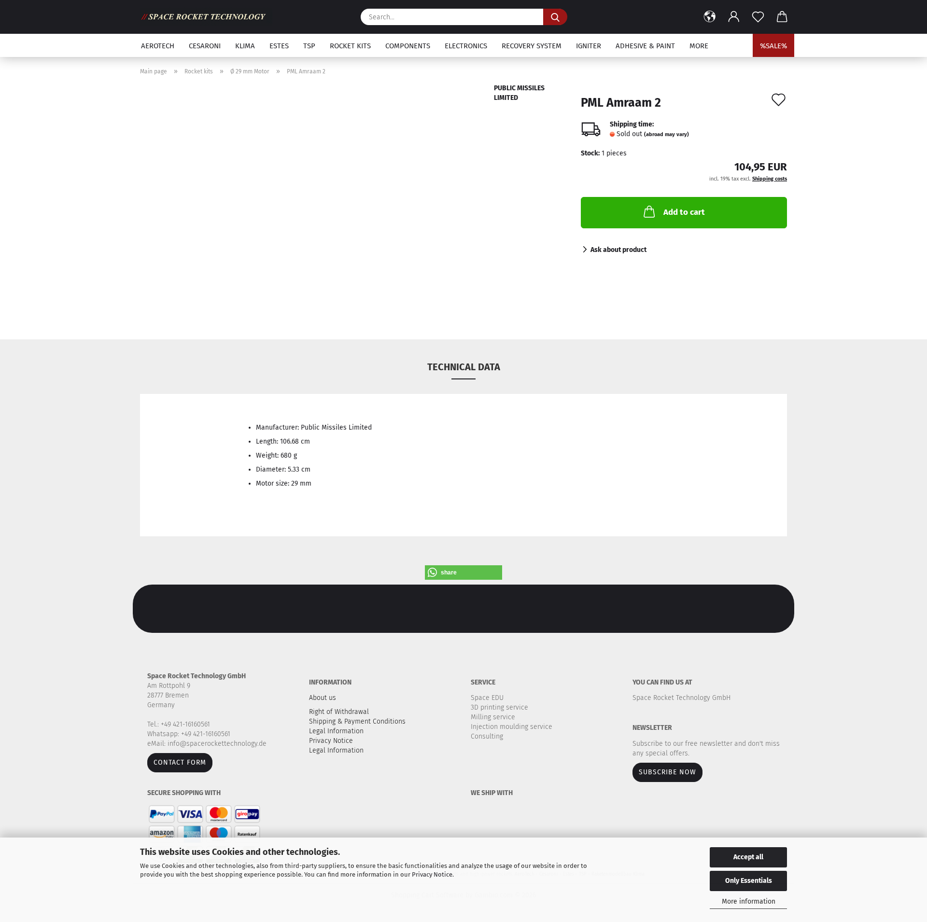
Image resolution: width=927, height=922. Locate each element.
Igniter (588, 46)
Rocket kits (350, 46)
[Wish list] (758, 17)
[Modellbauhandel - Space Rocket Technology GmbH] (210, 17)
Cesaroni (205, 46)
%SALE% (773, 46)
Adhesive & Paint (645, 46)
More (698, 46)
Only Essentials (748, 881)
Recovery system (532, 46)
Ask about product (618, 250)
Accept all (748, 857)
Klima (245, 46)
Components (407, 46)
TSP (309, 46)
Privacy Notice (432, 874)
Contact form (180, 762)
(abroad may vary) (666, 134)
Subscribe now (667, 772)
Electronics (466, 46)
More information (748, 901)
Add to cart (684, 212)
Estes (279, 46)
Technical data (463, 367)
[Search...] (555, 17)
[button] (710, 17)
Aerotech (157, 46)
